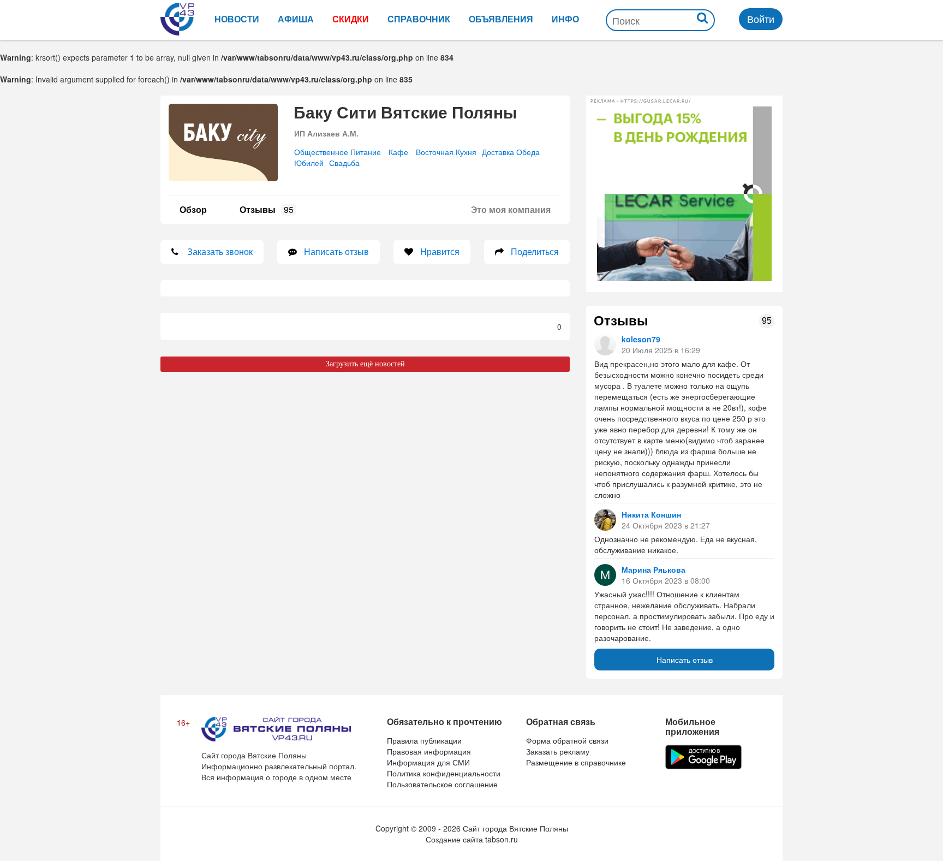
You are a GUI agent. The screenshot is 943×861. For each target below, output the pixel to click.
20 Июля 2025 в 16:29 (661, 350)
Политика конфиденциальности (443, 773)
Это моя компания (511, 209)
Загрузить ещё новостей (365, 364)
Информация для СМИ (428, 762)
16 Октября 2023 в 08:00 (666, 580)
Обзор (193, 209)
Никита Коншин (651, 514)
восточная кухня (446, 151)
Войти (760, 18)
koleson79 (641, 339)
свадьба (344, 162)
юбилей (309, 162)
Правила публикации (424, 740)
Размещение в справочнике (576, 762)
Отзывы (267, 209)
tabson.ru (501, 839)
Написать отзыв (684, 659)
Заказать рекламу (557, 751)
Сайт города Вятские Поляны (515, 828)
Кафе (398, 151)
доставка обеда (511, 151)
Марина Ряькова (653, 569)
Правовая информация (429, 751)
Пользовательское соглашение (442, 784)
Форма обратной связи (567, 740)
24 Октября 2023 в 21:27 (666, 525)
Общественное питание (337, 151)
